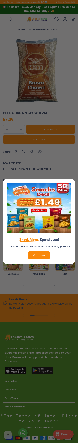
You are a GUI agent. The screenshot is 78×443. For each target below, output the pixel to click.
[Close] (68, 186)
